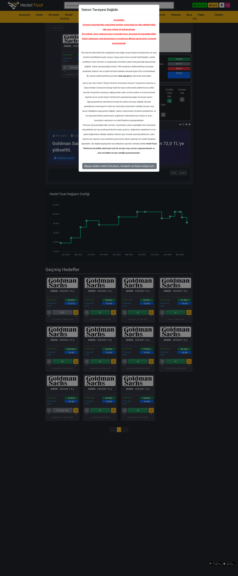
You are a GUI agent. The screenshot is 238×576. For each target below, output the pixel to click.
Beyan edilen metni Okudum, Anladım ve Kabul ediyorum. (119, 166)
